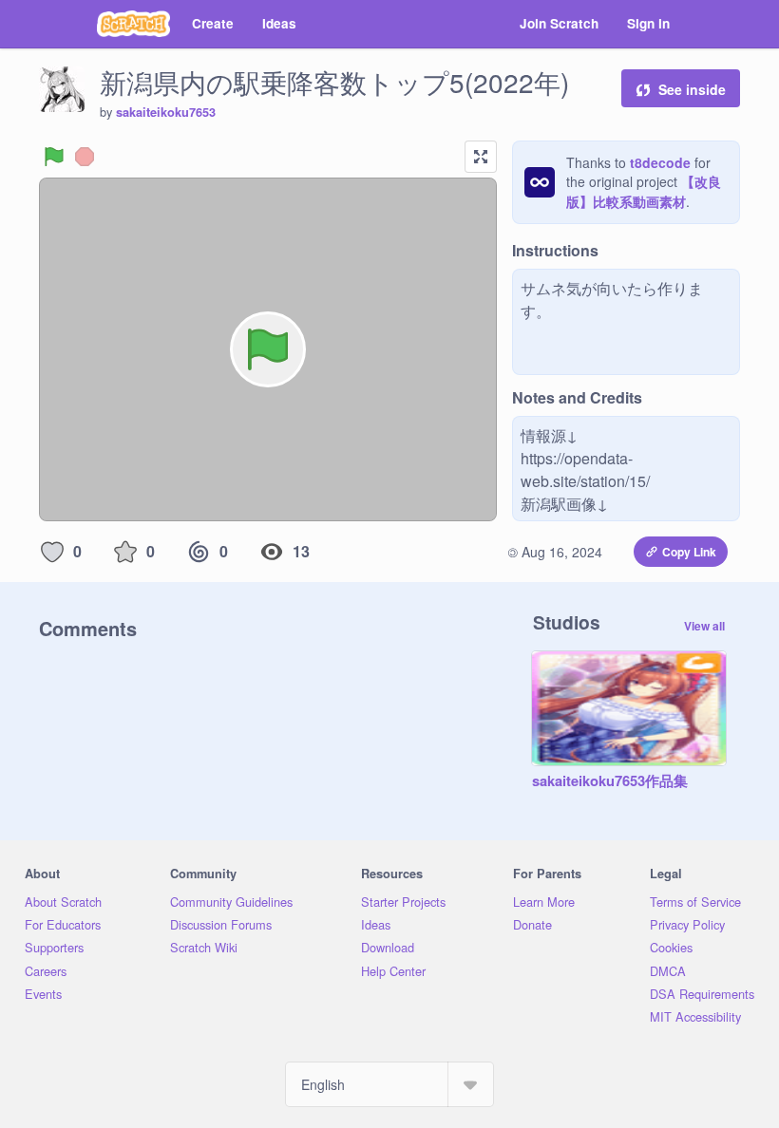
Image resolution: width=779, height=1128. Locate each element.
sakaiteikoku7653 (166, 112)
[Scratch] (133, 23)
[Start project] (54, 156)
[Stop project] (84, 156)
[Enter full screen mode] (481, 157)
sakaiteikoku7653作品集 (610, 781)
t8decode (660, 162)
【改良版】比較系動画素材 (643, 191)
